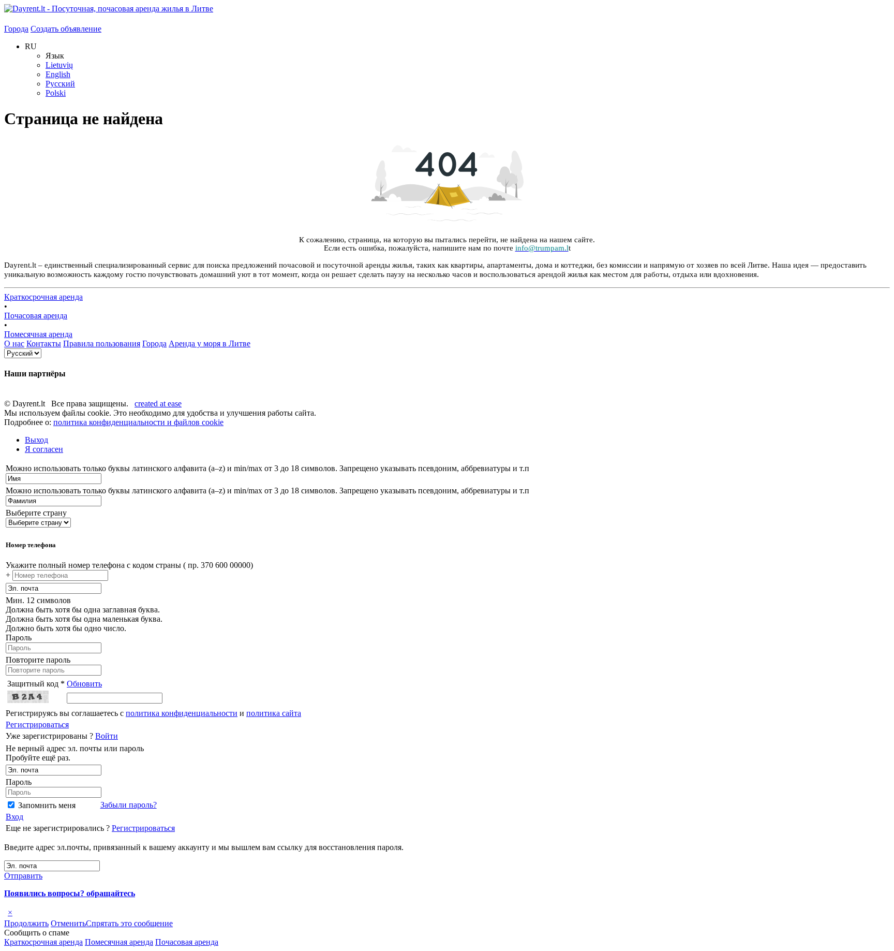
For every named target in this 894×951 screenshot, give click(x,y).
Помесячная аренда (38, 334)
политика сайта (273, 713)
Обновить (84, 683)
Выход (36, 439)
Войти (106, 735)
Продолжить (26, 923)
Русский (60, 83)
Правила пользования (101, 343)
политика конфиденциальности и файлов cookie (138, 422)
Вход (14, 816)
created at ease (158, 403)
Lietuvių (59, 65)
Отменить (68, 923)
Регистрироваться (37, 724)
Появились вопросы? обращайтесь (69, 893)
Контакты (43, 343)
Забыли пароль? (128, 804)
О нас (14, 343)
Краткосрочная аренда (43, 296)
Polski (56, 93)
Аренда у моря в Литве (209, 343)
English (58, 74)
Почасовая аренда (35, 315)
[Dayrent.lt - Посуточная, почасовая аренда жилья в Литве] (108, 8)
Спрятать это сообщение (129, 923)
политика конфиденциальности (181, 713)
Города (16, 28)
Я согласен (44, 449)
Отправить (23, 875)
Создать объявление (66, 28)
